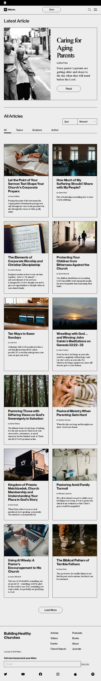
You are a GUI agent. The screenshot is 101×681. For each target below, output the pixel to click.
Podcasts (77, 632)
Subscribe (85, 664)
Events (53, 643)
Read (69, 88)
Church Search (58, 648)
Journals (76, 648)
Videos (54, 638)
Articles (54, 632)
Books (75, 638)
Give (51, 9)
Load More (50, 610)
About (75, 643)
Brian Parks (63, 63)
